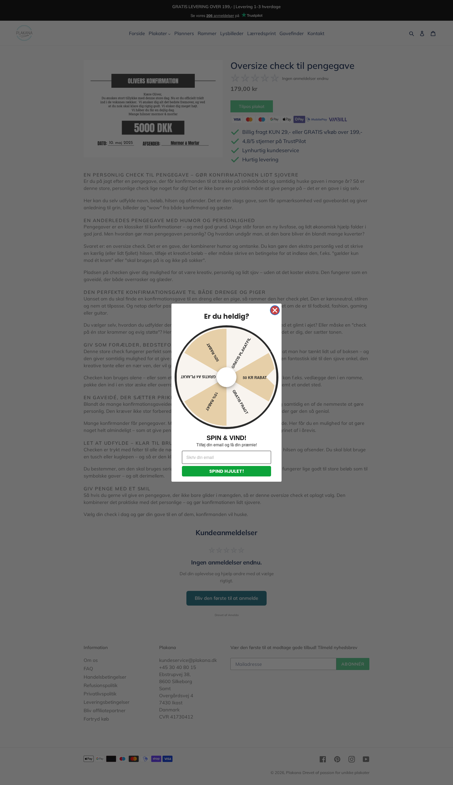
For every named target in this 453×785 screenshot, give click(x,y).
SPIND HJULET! (226, 471)
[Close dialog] (274, 310)
